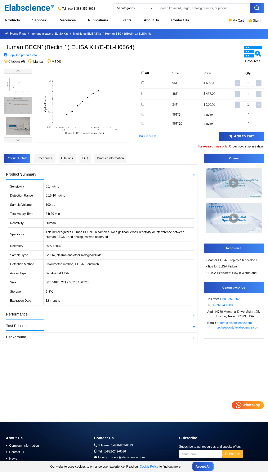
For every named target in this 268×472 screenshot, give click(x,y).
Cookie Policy (149, 466)
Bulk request (147, 136)
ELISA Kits (61, 33)
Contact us (15, 452)
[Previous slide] (18, 71)
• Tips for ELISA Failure (221, 266)
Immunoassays (41, 33)
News (11, 458)
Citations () (16, 61)
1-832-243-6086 (223, 305)
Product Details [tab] (17, 158)
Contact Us (180, 20)
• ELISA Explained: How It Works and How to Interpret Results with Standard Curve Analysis (234, 273)
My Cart (238, 20)
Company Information (22, 445)
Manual (38, 61)
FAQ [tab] (85, 158)
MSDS (56, 61)
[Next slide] (18, 139)
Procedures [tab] (44, 158)
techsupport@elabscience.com (238, 327)
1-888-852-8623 (84, 8)
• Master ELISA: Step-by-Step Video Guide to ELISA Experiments (234, 260)
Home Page (18, 33)
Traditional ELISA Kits (87, 33)
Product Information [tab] (110, 158)
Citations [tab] (67, 158)
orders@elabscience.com (234, 323)
